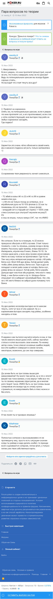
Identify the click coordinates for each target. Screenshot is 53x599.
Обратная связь (8, 542)
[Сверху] (50, 574)
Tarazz (12, 323)
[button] (4, 3)
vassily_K (7, 15)
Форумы (5, 537)
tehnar (12, 292)
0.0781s (47, 585)
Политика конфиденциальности (16, 574)
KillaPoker (14, 423)
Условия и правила (25, 570)
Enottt (12, 359)
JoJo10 (12, 131)
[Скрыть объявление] (47, 23)
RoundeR (13, 182)
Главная (4, 532)
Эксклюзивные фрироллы (21, 23)
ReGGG (12, 226)
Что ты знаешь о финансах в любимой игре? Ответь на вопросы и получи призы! (29, 39)
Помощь (35, 574)
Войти (4, 555)
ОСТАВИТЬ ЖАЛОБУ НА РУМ (21, 595)
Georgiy (13, 159)
